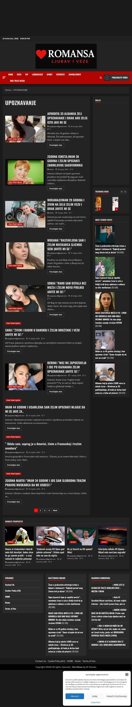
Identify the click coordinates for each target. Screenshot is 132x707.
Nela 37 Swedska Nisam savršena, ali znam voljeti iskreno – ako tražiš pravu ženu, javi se (108, 600)
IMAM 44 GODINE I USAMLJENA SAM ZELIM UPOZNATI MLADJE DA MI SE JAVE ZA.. (45, 409)
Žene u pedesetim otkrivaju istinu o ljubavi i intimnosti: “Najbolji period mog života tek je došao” (110, 249)
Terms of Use (10, 608)
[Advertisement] (66, 18)
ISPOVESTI (60, 74)
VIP (26, 74)
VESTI (19, 74)
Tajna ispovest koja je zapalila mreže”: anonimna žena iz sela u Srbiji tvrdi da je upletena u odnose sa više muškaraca (110, 282)
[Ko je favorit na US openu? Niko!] (81, 535)
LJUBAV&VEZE (37, 74)
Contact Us (9, 584)
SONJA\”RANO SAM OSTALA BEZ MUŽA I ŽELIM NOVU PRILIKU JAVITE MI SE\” (25, 298)
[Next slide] (125, 191)
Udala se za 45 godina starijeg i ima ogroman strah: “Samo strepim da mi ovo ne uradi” (110, 354)
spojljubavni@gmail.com (58, 126)
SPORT (49, 74)
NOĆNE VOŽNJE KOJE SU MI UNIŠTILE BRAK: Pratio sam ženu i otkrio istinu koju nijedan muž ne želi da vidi (108, 614)
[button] (127, 674)
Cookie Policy (95, 702)
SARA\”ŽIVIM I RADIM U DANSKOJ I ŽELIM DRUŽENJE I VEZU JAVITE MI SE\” (42, 332)
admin (51, 169)
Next (55, 510)
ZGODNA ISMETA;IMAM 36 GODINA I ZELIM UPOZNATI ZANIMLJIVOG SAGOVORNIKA (25, 172)
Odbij (94, 696)
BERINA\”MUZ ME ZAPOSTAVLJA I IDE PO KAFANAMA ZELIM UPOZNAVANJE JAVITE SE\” (25, 376)
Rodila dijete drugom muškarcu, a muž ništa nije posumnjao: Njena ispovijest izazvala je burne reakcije (115, 204)
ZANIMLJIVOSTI (75, 74)
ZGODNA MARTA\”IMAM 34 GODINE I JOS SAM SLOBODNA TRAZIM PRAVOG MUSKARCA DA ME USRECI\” (45, 482)
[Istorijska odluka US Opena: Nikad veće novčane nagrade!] (112, 535)
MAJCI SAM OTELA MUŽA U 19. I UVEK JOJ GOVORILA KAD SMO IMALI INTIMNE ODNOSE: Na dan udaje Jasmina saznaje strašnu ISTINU (110, 317)
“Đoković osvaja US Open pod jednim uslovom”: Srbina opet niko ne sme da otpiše (50, 552)
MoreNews (77, 667)
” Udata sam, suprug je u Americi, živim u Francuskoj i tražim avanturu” (43, 445)
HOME (7, 596)
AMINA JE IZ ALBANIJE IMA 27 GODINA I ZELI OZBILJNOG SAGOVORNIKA (108, 643)
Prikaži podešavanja (117, 696)
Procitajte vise (56, 145)
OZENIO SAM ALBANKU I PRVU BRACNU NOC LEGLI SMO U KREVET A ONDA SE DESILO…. (98, 204)
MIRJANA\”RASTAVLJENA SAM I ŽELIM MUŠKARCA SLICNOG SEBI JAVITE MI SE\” (25, 255)
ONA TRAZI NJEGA (17, 80)
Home (10, 74)
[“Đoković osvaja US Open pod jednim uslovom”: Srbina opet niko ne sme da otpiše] (50, 535)
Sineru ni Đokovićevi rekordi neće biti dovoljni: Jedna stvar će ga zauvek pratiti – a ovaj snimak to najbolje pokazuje (19, 553)
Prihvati (75, 696)
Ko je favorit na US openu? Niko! (80, 550)
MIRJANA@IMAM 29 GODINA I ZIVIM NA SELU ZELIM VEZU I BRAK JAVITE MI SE (25, 214)
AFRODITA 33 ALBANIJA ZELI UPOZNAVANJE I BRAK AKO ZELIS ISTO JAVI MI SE (25, 129)
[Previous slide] (121, 191)
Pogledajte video (119, 77)
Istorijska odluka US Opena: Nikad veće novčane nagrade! (112, 550)
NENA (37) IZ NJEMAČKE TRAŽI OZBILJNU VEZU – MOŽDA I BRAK (107, 588)
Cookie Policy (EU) (13, 590)
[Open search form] (101, 77)
